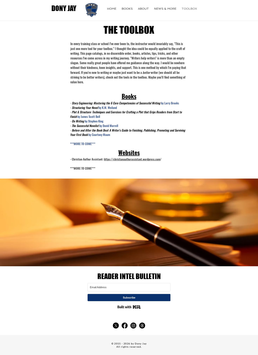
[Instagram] (133, 326)
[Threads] (142, 326)
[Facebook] (125, 326)
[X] (116, 326)
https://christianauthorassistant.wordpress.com (132, 159)
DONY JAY (63, 8)
